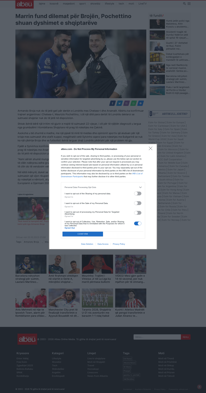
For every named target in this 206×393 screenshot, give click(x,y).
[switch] (137, 193)
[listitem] (103, 187)
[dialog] (103, 196)
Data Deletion (87, 244)
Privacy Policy (119, 244)
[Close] (151, 149)
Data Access (103, 244)
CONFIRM (83, 234)
